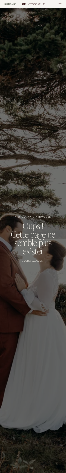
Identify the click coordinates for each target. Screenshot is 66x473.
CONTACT (10, 4)
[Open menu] (60, 4)
